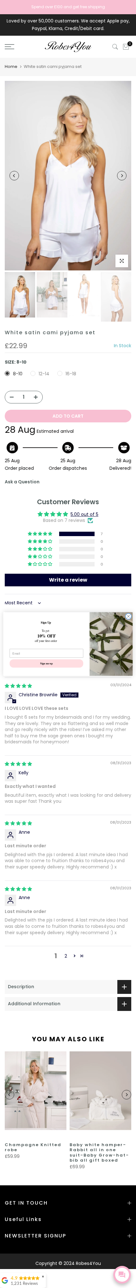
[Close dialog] (128, 616)
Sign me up (46, 663)
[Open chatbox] (122, 1275)
